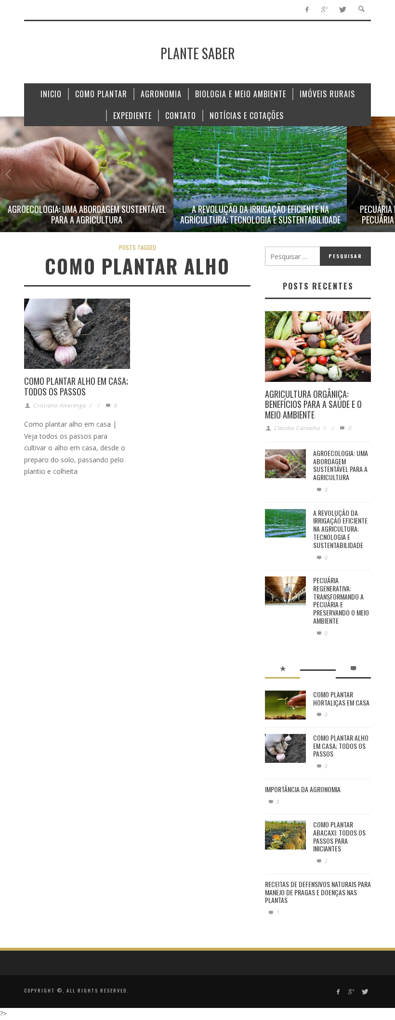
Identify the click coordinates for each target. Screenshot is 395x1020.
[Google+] (324, 10)
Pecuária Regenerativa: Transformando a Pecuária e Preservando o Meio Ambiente (341, 600)
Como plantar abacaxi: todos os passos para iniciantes (339, 836)
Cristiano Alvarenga (59, 405)
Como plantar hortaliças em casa (341, 698)
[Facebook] (307, 10)
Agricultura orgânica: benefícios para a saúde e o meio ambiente (313, 404)
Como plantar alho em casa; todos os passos (76, 386)
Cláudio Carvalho (297, 428)
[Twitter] (342, 10)
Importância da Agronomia (303, 789)
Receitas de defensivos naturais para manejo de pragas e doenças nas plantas (318, 892)
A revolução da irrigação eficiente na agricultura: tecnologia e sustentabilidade (260, 214)
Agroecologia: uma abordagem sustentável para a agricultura (87, 214)
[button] (86, 174)
